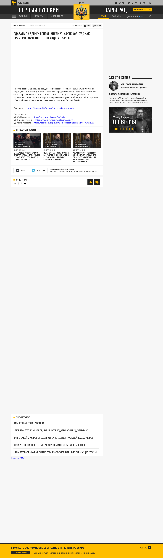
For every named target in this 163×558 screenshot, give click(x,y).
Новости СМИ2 (18, 458)
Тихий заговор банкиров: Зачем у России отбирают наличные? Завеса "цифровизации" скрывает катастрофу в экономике (56, 452)
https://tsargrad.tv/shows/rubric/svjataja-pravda (50, 108)
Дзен (23, 170)
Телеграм (40, 170)
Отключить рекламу (142, 10)
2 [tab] (116, 129)
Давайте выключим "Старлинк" (29, 423)
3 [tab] (119, 129)
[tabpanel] (130, 120)
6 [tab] (128, 129)
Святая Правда (19, 25)
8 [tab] (134, 129)
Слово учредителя (119, 77)
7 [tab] (131, 129)
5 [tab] (125, 129)
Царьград (115, 9)
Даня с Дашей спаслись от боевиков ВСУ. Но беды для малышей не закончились (53, 437)
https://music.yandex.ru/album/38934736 (55, 119)
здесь (92, 552)
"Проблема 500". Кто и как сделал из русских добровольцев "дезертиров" (50, 430)
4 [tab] (122, 129)
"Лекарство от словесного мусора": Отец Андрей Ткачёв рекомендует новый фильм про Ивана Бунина (26, 156)
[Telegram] (25, 183)
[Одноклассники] (18, 183)
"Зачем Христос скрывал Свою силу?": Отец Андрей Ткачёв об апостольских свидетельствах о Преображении (85, 157)
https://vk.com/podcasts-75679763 (49, 116)
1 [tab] (113, 129)
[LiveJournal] (21, 183)
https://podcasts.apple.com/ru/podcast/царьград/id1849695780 (64, 122)
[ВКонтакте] (14, 183)
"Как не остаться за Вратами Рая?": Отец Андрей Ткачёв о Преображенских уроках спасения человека (56, 156)
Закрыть (143, 548)
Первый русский (39, 9)
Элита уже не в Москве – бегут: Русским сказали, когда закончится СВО (49, 445)
